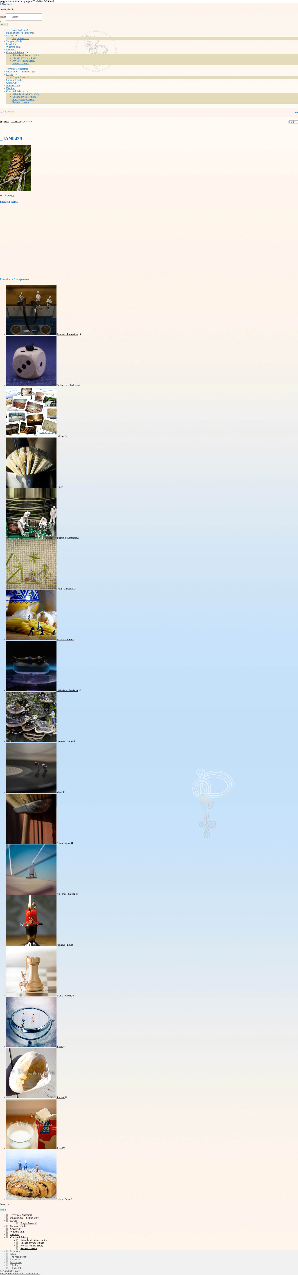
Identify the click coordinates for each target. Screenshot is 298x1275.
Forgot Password (20, 38)
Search (3, 17)
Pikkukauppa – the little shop (20, 32)
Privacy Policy (7, 1273)
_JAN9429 (16, 122)
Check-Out (11, 44)
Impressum (15, 1251)
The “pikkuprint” (18, 1256)
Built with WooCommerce (27, 1273)
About (13, 1254)
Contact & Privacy (15, 52)
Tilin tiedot (15, 1268)
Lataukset (15, 1259)
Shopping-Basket (14, 41)
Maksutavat (16, 1262)
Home (6, 122)
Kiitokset (10, 49)
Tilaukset (14, 1265)
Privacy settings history (23, 60)
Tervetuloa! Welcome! (17, 30)
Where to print (13, 46)
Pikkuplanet (6, 4)
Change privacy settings (24, 58)
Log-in (9, 35)
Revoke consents (20, 63)
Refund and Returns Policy (25, 55)
